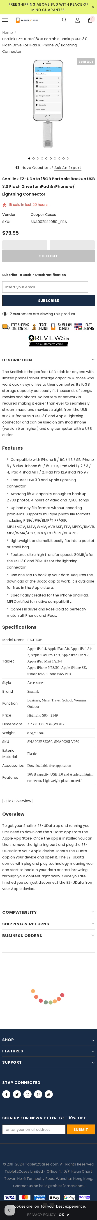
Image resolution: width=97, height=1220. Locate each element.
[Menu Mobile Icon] (5, 20)
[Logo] (27, 20)
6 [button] (51, 158)
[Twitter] (17, 1094)
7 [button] (55, 158)
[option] (48, 104)
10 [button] (68, 158)
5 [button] (46, 158)
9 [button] (63, 158)
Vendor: (9, 214)
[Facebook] (6, 1094)
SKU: (6, 221)
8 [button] (59, 158)
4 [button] (42, 158)
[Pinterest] (38, 1094)
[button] (24, 245)
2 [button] (33, 158)
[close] (93, 7)
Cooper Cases (43, 214)
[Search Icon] (64, 20)
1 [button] (29, 158)
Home (7, 32)
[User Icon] (77, 20)
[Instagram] (27, 1094)
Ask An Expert (67, 167)
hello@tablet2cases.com (61, 1185)
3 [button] (38, 158)
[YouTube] (49, 1094)
